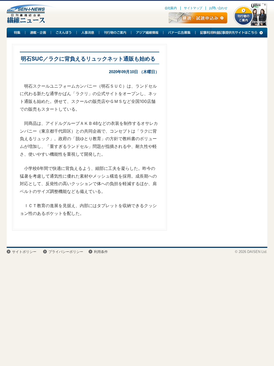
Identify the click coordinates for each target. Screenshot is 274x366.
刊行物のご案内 (115, 33)
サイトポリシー (24, 252)
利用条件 (101, 252)
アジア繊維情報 (147, 33)
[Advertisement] (215, 83)
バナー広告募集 (179, 33)
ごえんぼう (64, 33)
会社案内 (171, 8)
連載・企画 (38, 33)
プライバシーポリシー (65, 252)
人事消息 (88, 33)
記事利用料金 (209, 33)
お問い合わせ (218, 8)
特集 (16, 33)
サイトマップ (193, 8)
